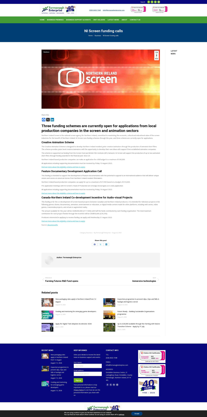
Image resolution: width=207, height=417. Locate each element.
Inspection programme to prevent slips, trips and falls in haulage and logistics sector (138, 300)
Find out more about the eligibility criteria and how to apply (63, 167)
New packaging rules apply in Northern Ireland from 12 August (76, 300)
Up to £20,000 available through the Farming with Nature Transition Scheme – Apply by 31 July (138, 325)
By (102, 233)
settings (121, 415)
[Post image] (47, 302)
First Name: (78, 362)
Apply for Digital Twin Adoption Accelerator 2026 (74, 324)
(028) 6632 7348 (95, 10)
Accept (136, 414)
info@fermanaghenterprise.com (114, 10)
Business (46, 52)
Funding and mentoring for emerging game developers (76, 311)
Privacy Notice (79, 390)
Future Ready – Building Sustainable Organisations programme (135, 312)
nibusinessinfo (52, 225)
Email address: (79, 370)
